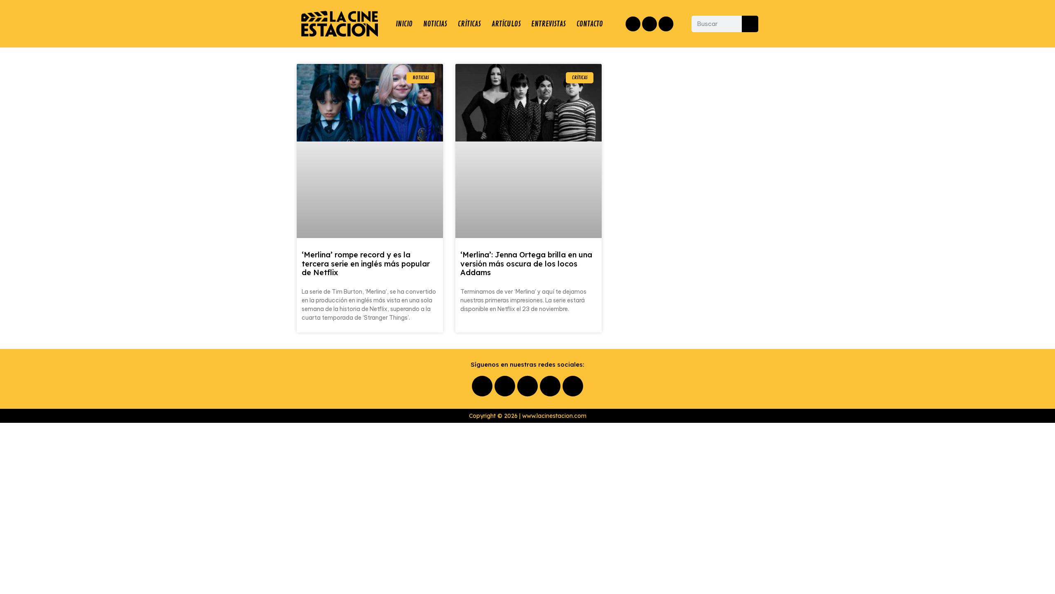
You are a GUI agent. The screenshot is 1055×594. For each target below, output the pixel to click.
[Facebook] (633, 23)
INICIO (404, 23)
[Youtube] (550, 386)
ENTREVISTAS (548, 23)
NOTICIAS (435, 23)
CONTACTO (590, 23)
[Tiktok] (573, 386)
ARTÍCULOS (506, 23)
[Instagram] (649, 23)
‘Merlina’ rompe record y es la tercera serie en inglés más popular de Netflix (366, 263)
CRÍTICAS (469, 23)
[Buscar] (750, 24)
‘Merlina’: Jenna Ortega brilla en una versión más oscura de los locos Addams (526, 263)
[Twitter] (666, 23)
